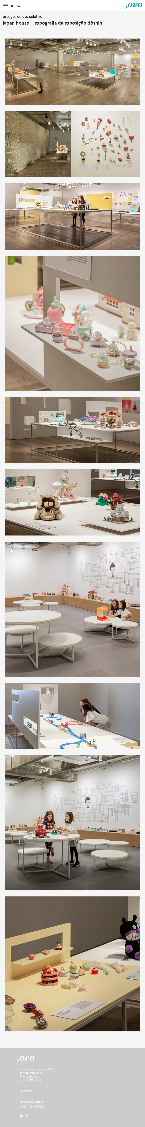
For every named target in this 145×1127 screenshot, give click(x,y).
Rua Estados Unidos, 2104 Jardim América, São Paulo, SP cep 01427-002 (37, 1075)
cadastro (26, 1091)
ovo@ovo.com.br (32, 1101)
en (13, 5)
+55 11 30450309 (32, 1106)
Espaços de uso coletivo (22, 17)
